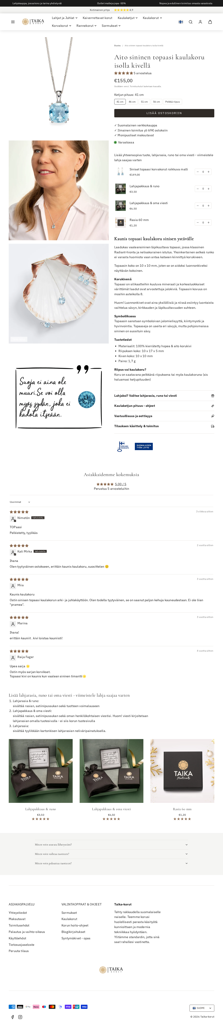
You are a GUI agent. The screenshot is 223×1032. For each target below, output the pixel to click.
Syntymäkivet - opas (75, 938)
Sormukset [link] (109, 26)
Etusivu (117, 45)
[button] (13, 22)
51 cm (144, 101)
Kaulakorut (69, 919)
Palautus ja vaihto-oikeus (27, 932)
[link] (200, 22)
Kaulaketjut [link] (126, 18)
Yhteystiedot (18, 913)
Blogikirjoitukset (73, 932)
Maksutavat (17, 919)
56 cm (156, 101)
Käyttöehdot (17, 938)
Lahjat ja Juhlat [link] (63, 18)
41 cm (120, 101)
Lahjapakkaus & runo (144, 186)
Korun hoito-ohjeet (74, 925)
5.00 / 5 (120, 484)
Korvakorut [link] (60, 26)
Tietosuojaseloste (21, 945)
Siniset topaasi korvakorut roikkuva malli (159, 169)
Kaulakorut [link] (151, 18)
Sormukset (69, 913)
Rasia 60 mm (139, 220)
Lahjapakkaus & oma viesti (149, 203)
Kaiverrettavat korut (97, 18)
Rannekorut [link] (85, 26)
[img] (19, 512)
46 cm (132, 101)
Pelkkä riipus (172, 101)
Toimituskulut (136, 86)
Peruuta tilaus (19, 951)
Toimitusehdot (19, 925)
